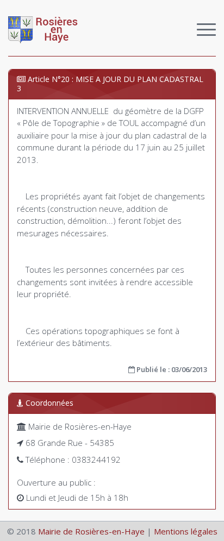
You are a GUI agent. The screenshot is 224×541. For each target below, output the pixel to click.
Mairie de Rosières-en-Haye (91, 531)
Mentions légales (185, 531)
